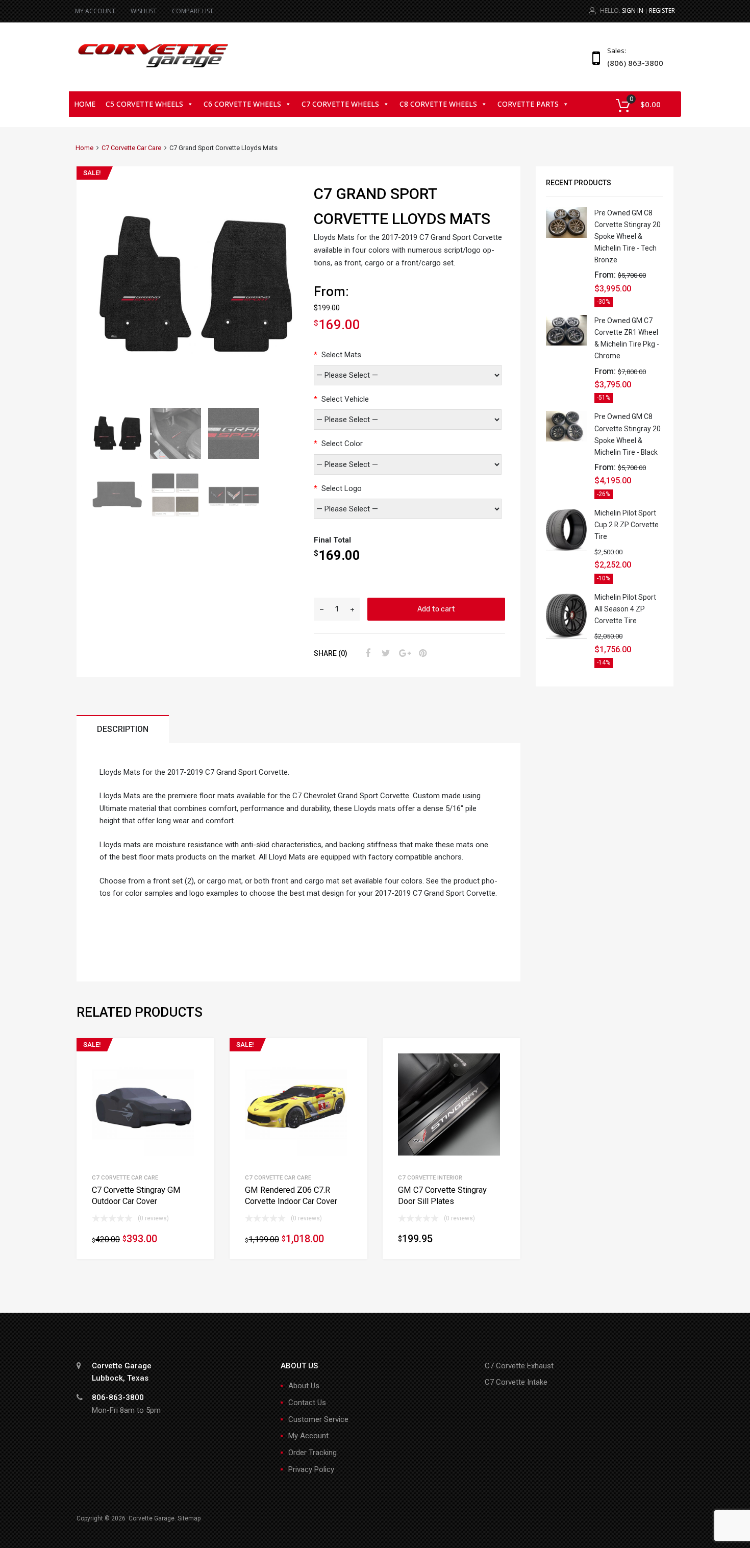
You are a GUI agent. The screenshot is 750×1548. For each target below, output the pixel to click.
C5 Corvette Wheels (144, 104)
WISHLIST (144, 11)
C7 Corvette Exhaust (519, 1365)
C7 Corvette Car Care (131, 148)
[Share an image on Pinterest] (421, 653)
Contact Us (307, 1402)
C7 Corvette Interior (430, 1177)
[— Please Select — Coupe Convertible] (408, 419)
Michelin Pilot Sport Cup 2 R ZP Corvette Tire (626, 524)
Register (662, 10)
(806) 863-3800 (632, 63)
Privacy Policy (311, 1469)
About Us (303, 1385)
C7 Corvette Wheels (340, 104)
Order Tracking (312, 1452)
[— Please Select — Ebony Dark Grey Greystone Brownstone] (408, 464)
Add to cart (436, 609)
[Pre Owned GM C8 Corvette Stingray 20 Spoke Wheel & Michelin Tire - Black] (566, 439)
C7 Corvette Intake (516, 1382)
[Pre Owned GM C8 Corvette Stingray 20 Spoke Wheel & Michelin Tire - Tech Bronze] (566, 235)
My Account (308, 1435)
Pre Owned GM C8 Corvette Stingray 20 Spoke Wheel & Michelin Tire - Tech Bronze (627, 236)
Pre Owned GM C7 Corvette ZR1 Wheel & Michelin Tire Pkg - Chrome (626, 338)
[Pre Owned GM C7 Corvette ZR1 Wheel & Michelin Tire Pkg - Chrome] (566, 343)
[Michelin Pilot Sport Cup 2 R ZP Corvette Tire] (566, 549)
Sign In (632, 10)
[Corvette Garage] (153, 68)
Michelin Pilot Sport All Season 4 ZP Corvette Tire (625, 609)
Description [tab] (122, 729)
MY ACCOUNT (95, 11)
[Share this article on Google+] (403, 653)
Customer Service (318, 1419)
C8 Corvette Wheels (438, 104)
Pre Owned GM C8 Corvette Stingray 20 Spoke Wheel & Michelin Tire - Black (627, 434)
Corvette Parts (528, 104)
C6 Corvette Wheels (242, 104)
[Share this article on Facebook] (366, 653)
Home (84, 104)
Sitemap (189, 1518)
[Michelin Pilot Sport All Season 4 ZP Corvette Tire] (566, 636)
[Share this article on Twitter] (384, 653)
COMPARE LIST (192, 11)
